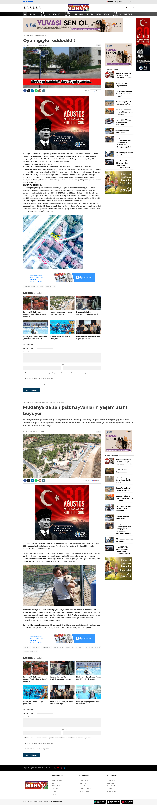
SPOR (106, 14)
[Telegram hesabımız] (36, 8)
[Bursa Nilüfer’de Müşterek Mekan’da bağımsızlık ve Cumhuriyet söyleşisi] (109, 164)
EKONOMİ (79, 14)
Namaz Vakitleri (84, 786)
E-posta (66, 365)
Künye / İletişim (112, 791)
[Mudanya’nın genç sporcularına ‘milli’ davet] (88, 692)
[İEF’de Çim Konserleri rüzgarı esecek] (109, 87)
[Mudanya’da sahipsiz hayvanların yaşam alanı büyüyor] (62, 303)
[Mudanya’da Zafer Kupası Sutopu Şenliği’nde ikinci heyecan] (35, 327)
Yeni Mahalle (51, 286)
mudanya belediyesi (93, 647)
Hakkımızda (111, 780)
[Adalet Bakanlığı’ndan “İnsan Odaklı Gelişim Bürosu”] (109, 95)
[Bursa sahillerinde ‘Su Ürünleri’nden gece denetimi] (88, 303)
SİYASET (56, 14)
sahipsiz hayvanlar (31, 651)
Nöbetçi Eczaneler (85, 789)
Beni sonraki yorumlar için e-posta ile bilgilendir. (38, 378)
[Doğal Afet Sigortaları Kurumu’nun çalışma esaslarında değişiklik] (109, 77)
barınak (36, 647)
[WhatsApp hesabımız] (39, 8)
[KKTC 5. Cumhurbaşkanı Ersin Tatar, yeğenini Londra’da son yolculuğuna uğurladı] (109, 142)
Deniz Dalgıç (59, 647)
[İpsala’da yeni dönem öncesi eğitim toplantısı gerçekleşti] (109, 113)
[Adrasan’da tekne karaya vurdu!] (109, 134)
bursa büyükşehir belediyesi (34, 286)
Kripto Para (82, 783)
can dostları (47, 647)
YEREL (32, 14)
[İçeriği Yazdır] (43, 90)
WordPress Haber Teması (53, 802)
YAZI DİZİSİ (115, 14)
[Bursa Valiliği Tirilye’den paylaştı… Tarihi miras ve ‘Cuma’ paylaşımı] (35, 303)
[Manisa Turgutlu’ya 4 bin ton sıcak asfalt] (109, 105)
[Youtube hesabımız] (30, 8)
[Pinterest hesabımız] (33, 8)
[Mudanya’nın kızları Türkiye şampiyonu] (62, 327)
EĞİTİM (98, 14)
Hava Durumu (83, 780)
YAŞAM (54, 783)
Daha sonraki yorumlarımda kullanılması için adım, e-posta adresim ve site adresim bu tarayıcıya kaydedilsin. (57, 373)
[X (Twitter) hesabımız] (27, 8)
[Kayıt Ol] (126, 8)
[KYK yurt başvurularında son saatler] (109, 156)
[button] (25, 14)
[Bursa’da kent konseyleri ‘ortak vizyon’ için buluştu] (88, 327)
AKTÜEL (89, 14)
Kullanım (110, 789)
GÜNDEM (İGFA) (43, 14)
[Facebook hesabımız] (24, 8)
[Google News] (95, 90)
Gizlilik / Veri (110, 783)
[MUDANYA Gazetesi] (78, 11)
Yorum (26, 352)
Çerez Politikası (112, 786)
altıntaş (27, 647)
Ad (25, 365)
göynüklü (80, 647)
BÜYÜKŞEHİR (56, 786)
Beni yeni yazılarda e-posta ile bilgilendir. (36, 384)
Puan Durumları (84, 791)
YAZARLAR (127, 14)
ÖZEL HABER (67, 14)
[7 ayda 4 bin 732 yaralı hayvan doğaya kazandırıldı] (109, 124)
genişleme (70, 647)
